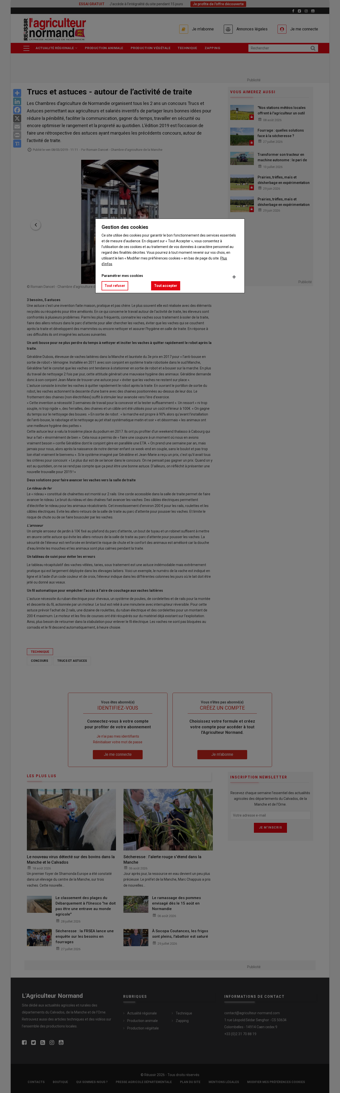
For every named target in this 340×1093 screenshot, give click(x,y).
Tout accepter (165, 286)
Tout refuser (115, 286)
